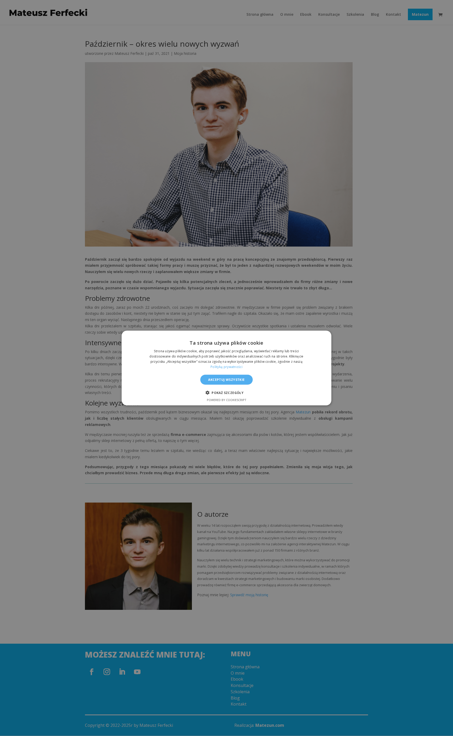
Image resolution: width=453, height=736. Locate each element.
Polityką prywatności (226, 366)
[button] (226, 392)
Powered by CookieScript (226, 400)
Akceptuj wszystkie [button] (226, 379)
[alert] (226, 368)
